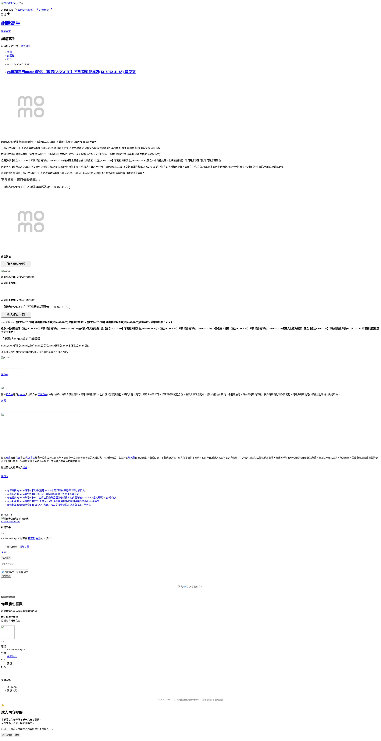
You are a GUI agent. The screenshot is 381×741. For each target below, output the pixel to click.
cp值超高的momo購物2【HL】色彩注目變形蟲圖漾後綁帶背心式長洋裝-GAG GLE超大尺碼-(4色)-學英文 (61, 497)
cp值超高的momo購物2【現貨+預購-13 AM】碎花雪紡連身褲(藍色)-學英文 (46, 490)
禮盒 (25, 467)
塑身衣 (4, 374)
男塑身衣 (42, 394)
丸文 (17, 457)
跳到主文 (6, 31)
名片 (9, 59)
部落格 (10, 55)
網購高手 (10, 23)
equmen (21, 394)
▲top (4, 552)
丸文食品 (30, 457)
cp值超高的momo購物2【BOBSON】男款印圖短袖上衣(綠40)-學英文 (43, 494)
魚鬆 (3, 400)
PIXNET (168, 700)
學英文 (4, 476)
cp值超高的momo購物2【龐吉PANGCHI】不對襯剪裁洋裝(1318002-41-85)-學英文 (71, 72)
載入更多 (6, 558)
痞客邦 (31, 538)
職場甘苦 (24, 546)
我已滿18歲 (7, 735)
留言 (38, 538)
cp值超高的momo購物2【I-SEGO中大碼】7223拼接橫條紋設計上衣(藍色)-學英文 (49, 504)
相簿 (9, 52)
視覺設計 (25, 46)
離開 (17, 735)
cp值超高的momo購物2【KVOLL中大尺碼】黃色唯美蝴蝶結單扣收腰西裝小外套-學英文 (53, 501)
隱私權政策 (207, 700)
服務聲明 (219, 700)
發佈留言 (6, 576)
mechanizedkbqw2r (10, 521)
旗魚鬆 (131, 457)
